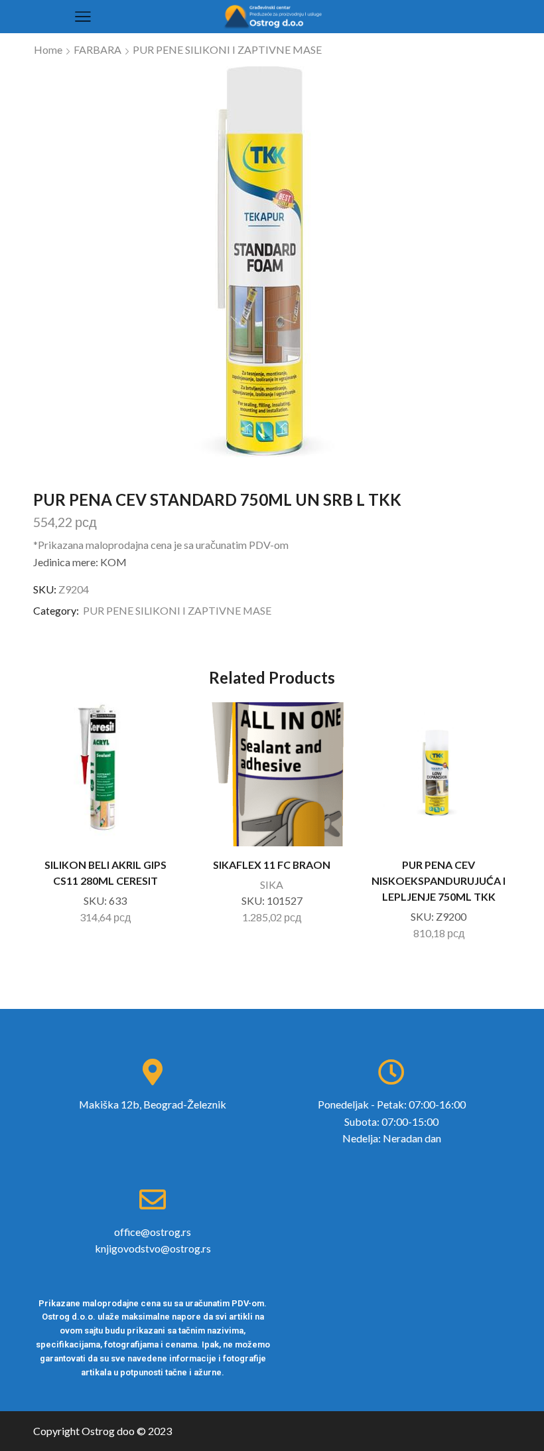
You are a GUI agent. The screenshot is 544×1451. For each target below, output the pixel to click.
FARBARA (97, 49)
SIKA (271, 884)
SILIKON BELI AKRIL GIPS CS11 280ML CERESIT (105, 872)
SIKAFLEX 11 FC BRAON (271, 864)
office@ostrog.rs (152, 1231)
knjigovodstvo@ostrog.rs (153, 1248)
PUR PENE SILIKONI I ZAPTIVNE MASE (227, 49)
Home (48, 49)
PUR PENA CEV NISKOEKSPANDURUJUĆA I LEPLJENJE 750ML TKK (439, 880)
